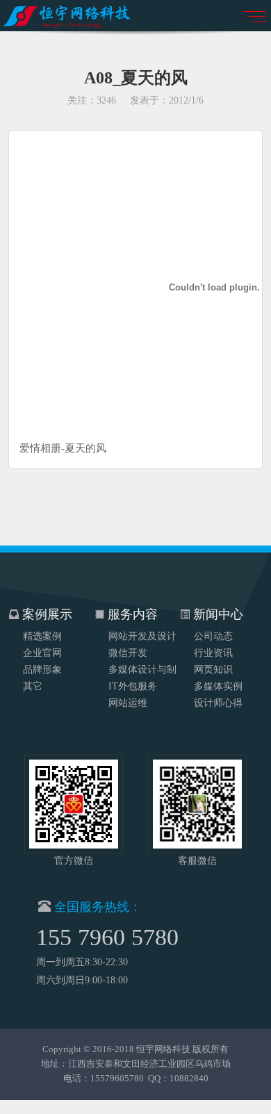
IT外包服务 (132, 686)
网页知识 (213, 669)
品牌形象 (42, 669)
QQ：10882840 (178, 1078)
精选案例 (42, 636)
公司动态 (213, 636)
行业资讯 (213, 653)
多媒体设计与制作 (142, 671)
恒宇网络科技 (163, 1049)
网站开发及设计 (142, 636)
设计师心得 (218, 703)
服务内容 (131, 614)
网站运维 (127, 703)
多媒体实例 (218, 686)
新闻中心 (216, 614)
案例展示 (45, 614)
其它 (32, 686)
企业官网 (42, 653)
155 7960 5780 (107, 937)
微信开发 (127, 653)
